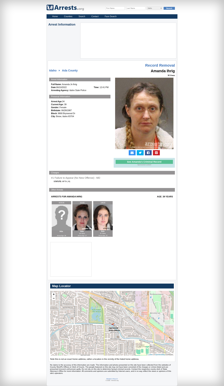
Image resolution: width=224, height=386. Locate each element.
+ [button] (54, 294)
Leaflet (150, 354)
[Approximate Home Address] (112, 323)
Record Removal (160, 65)
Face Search (111, 16)
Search (82, 16)
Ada (62, 231)
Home (55, 16)
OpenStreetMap (160, 354)
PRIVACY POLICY (112, 379)
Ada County (70, 70)
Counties (68, 16)
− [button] (54, 298)
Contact (95, 16)
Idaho (53, 70)
